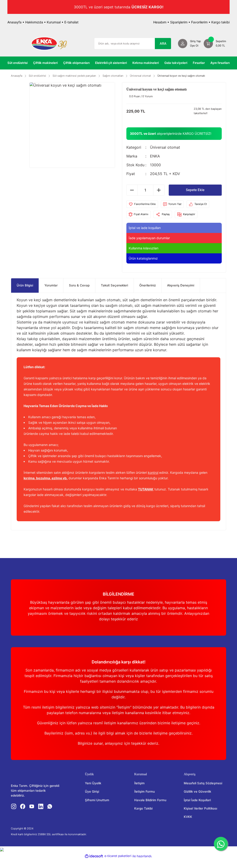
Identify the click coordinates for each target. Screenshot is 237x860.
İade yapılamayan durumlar (149, 238)
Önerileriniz (147, 285)
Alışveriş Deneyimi (180, 285)
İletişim (139, 783)
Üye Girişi (92, 791)
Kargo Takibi (143, 808)
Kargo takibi (220, 22)
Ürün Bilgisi (25, 285)
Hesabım (159, 22)
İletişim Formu (144, 791)
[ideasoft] (94, 856)
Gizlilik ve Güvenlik (197, 791)
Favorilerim (199, 22)
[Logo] (49, 43)
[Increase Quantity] (158, 190)
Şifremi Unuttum (97, 800)
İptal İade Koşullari (197, 800)
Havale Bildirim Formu (150, 800)
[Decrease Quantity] (132, 190)
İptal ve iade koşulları (145, 228)
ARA (163, 43)
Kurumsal (54, 22)
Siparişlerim (178, 22)
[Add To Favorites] (142, 204)
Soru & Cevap (79, 285)
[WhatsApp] (221, 844)
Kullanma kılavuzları (143, 248)
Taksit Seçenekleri (114, 285)
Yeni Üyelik (93, 783)
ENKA (155, 156)
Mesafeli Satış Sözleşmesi (203, 783)
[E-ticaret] (117, 856)
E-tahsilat (71, 22)
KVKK (188, 817)
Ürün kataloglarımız (143, 258)
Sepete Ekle (195, 190)
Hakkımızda (34, 22)
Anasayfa (14, 22)
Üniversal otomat (165, 147)
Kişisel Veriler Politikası (200, 808)
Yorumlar (51, 285)
